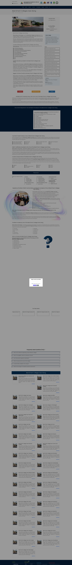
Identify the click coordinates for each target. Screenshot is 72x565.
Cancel (37, 285)
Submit (35, 285)
